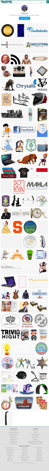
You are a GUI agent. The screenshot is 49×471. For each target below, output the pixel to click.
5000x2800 (16, 354)
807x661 (37, 394)
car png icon (13, 430)
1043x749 (12, 259)
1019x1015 (3, 36)
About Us (35, 430)
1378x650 (33, 178)
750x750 (39, 151)
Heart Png (9, 460)
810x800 (3, 218)
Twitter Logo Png (10, 449)
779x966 (28, 151)
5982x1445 (29, 36)
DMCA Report (35, 436)
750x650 (32, 312)
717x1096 (40, 273)
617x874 (3, 206)
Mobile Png (10, 459)
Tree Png (24, 451)
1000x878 (38, 206)
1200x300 (30, 287)
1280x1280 (15, 76)
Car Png (39, 449)
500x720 (19, 287)
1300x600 (35, 64)
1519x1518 (3, 76)
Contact (35, 432)
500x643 (3, 233)
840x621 (14, 233)
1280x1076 (34, 105)
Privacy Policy (35, 438)
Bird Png (39, 451)
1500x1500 (37, 259)
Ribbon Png (10, 455)
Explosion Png (24, 459)
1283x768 (34, 299)
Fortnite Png (24, 460)
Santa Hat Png (9, 451)
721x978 (40, 165)
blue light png (13, 438)
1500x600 (3, 121)
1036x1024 (40, 90)
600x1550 (29, 76)
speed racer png (13, 441)
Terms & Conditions (35, 434)
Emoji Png (39, 455)
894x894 (3, 369)
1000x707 (24, 64)
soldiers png (13, 440)
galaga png (13, 436)
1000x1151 (15, 193)
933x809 (3, 165)
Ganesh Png (39, 459)
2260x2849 (3, 259)
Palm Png (24, 447)
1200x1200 (16, 409)
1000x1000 (3, 105)
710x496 (21, 394)
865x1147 (3, 273)
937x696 (3, 312)
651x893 (39, 233)
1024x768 (19, 165)
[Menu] (47, 2)
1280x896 (39, 137)
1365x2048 (3, 425)
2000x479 (27, 52)
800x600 (38, 76)
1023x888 (24, 273)
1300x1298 (3, 409)
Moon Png (24, 455)
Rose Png (10, 453)
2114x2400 (3, 64)
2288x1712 (24, 206)
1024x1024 (20, 178)
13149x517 (3, 247)
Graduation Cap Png (24, 457)
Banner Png (39, 460)
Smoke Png (24, 453)
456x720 (16, 151)
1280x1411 (21, 312)
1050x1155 (3, 151)
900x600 (14, 218)
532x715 (38, 121)
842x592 (22, 340)
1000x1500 (3, 193)
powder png (13, 443)
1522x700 (3, 394)
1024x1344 (3, 137)
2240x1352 (17, 369)
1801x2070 (38, 409)
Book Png (39, 457)
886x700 (39, 247)
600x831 (40, 340)
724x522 (3, 327)
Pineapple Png (39, 453)
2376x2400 (13, 64)
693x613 (3, 90)
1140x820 (33, 382)
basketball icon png (13, 434)
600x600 (3, 287)
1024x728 (18, 382)
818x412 (15, 137)
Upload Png (35, 440)
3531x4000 (13, 206)
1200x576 (19, 90)
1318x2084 (28, 259)
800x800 (17, 36)
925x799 (3, 382)
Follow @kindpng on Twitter (35, 443)
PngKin (10, 457)
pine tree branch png (13, 432)
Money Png (39, 447)
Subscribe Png (9, 447)
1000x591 (3, 340)
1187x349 (3, 52)
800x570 (3, 178)
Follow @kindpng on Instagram (35, 441)
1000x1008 (37, 354)
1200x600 (28, 193)
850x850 (38, 369)
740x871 (23, 327)
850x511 (32, 218)
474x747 (13, 299)
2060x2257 (3, 354)
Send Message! (24, 18)
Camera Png (24, 449)
